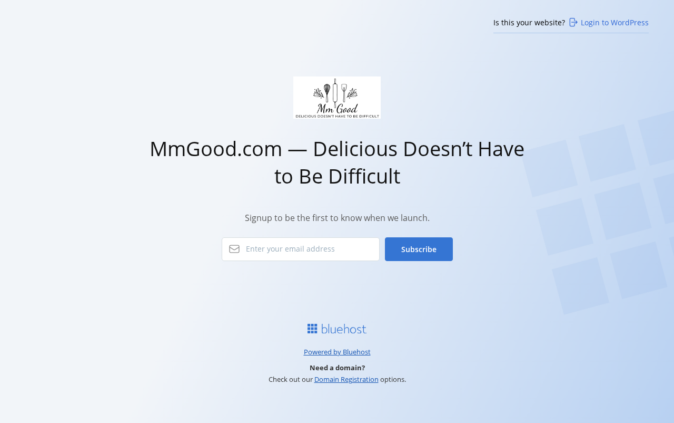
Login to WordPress (615, 22)
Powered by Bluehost (337, 352)
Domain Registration (346, 379)
